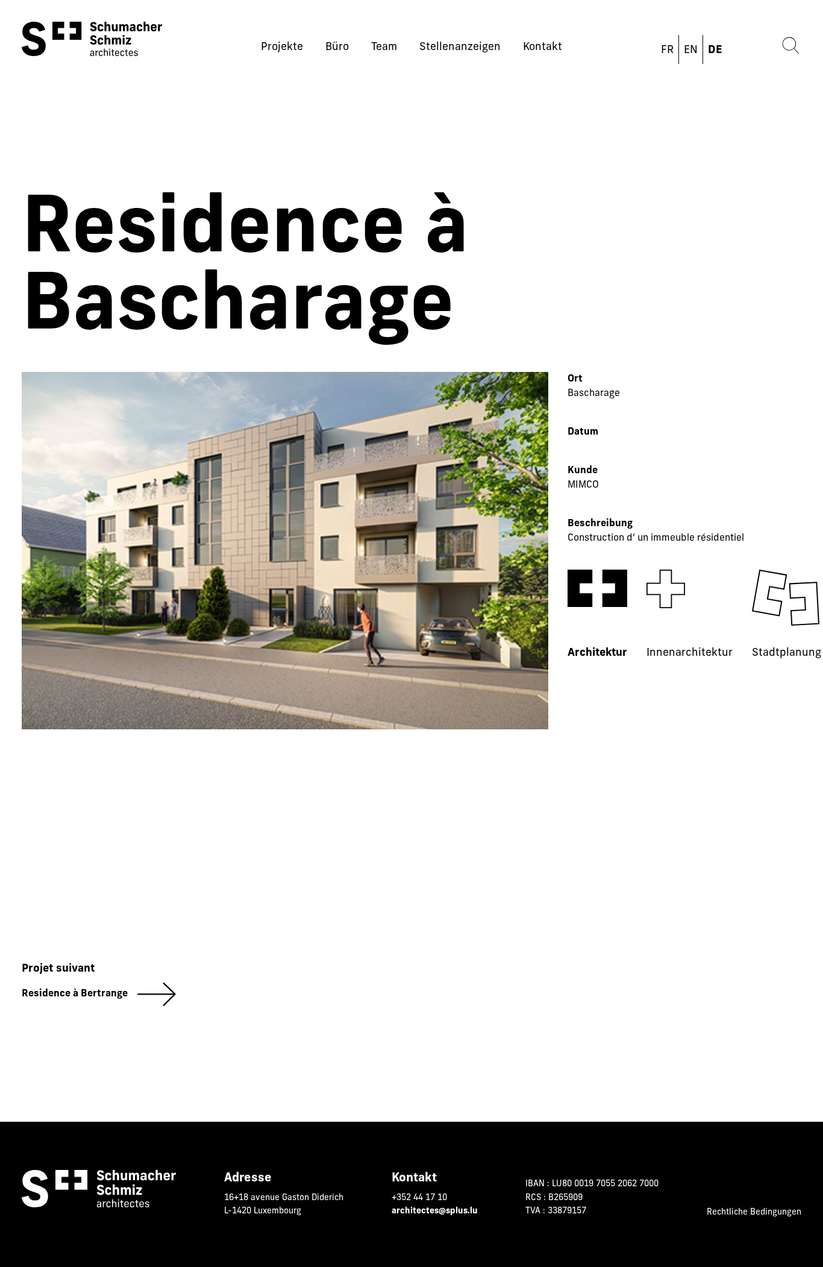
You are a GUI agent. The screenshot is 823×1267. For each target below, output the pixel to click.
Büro (337, 47)
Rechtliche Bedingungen (754, 1212)
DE (715, 50)
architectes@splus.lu (435, 1211)
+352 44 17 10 (419, 1198)
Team (384, 47)
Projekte (282, 47)
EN (691, 50)
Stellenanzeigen (460, 47)
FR (667, 50)
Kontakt (542, 47)
